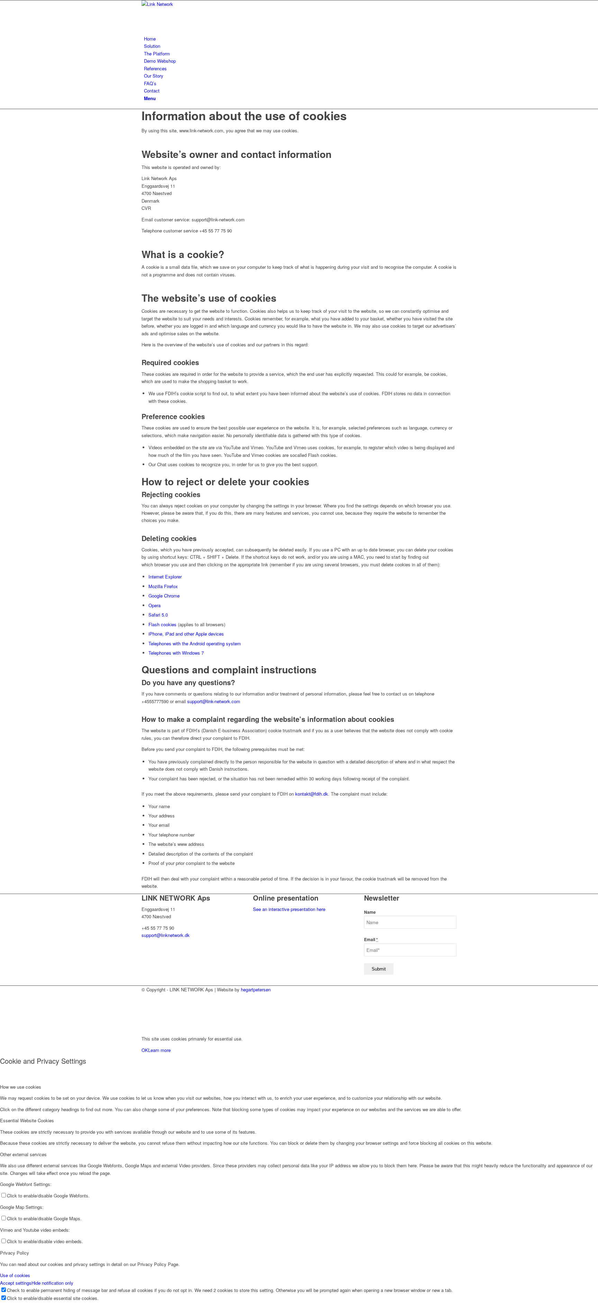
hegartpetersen (256, 989)
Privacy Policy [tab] (14, 1252)
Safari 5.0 (158, 614)
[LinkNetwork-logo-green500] (193, 4)
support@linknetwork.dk (166, 935)
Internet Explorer (165, 576)
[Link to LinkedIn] (145, 996)
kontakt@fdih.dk (311, 793)
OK (145, 1050)
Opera (154, 605)
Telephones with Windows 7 (176, 652)
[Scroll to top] (1, 1027)
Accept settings (15, 1283)
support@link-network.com (213, 701)
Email (371, 939)
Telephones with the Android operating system (194, 643)
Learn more (159, 1050)
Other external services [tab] (23, 1154)
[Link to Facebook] (145, 1012)
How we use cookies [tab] (20, 1086)
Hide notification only (52, 1283)
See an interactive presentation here (289, 909)
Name (370, 912)
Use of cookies (15, 1275)
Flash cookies (162, 624)
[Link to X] (145, 1004)
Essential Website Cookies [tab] (27, 1120)
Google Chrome (164, 595)
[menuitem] (300, 38)
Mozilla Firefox (163, 586)
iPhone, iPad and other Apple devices (186, 633)
